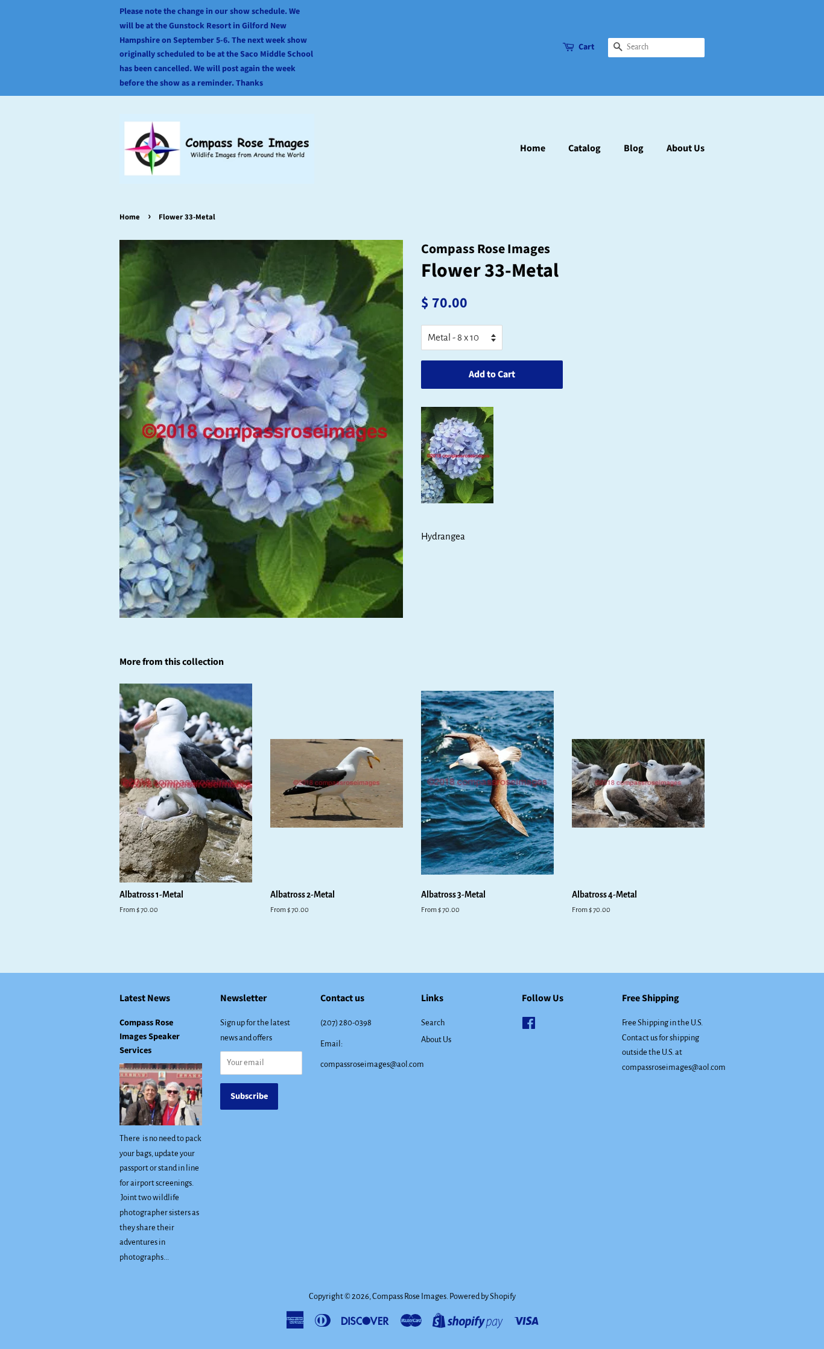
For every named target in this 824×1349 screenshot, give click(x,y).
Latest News (144, 998)
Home (532, 148)
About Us (686, 148)
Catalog (584, 148)
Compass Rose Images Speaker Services (149, 1036)
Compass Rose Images (409, 1296)
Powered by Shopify (482, 1296)
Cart (586, 47)
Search (433, 1022)
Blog (634, 148)
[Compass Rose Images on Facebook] (529, 1025)
